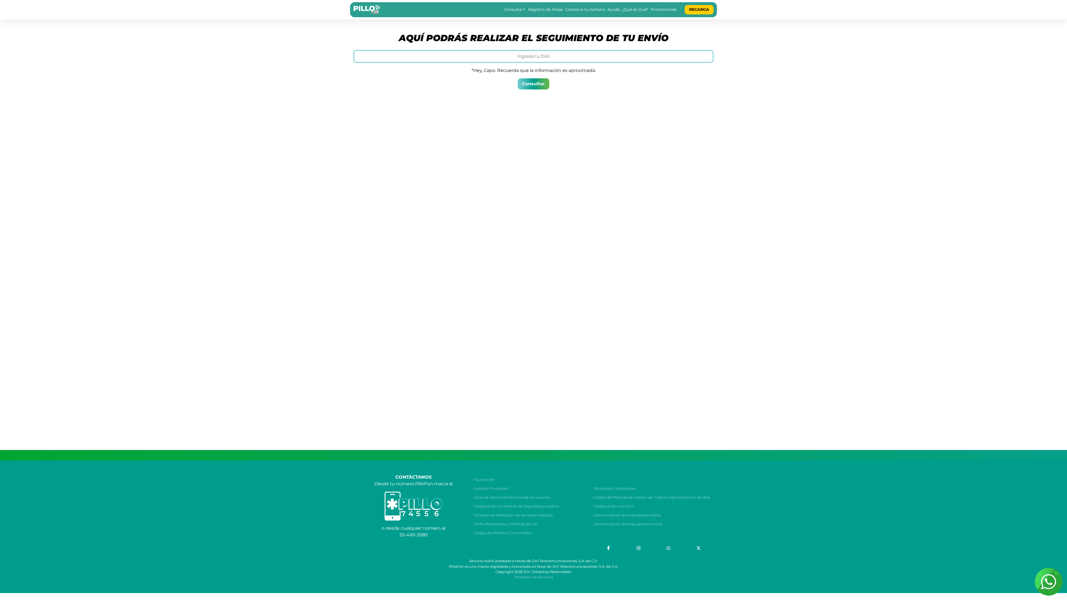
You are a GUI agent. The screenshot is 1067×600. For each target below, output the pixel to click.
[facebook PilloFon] (608, 548)
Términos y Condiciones (614, 488)
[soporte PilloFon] (1049, 582)
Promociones (663, 9)
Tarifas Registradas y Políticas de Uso (505, 524)
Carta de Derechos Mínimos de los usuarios (511, 497)
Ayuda (613, 9)
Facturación (484, 480)
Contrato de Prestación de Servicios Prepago (513, 515)
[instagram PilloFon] (638, 548)
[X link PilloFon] (698, 548)
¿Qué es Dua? (635, 9)
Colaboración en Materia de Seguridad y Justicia (516, 506)
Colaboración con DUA (614, 506)
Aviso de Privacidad (490, 488)
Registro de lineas (545, 9)
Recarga (699, 9)
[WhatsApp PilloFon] (668, 548)
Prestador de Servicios (533, 577)
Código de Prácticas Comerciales (502, 533)
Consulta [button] (513, 9)
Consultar (533, 83)
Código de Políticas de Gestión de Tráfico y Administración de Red (652, 497)
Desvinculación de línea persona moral (628, 524)
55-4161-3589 (414, 535)
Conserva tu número (585, 9)
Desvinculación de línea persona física (627, 515)
